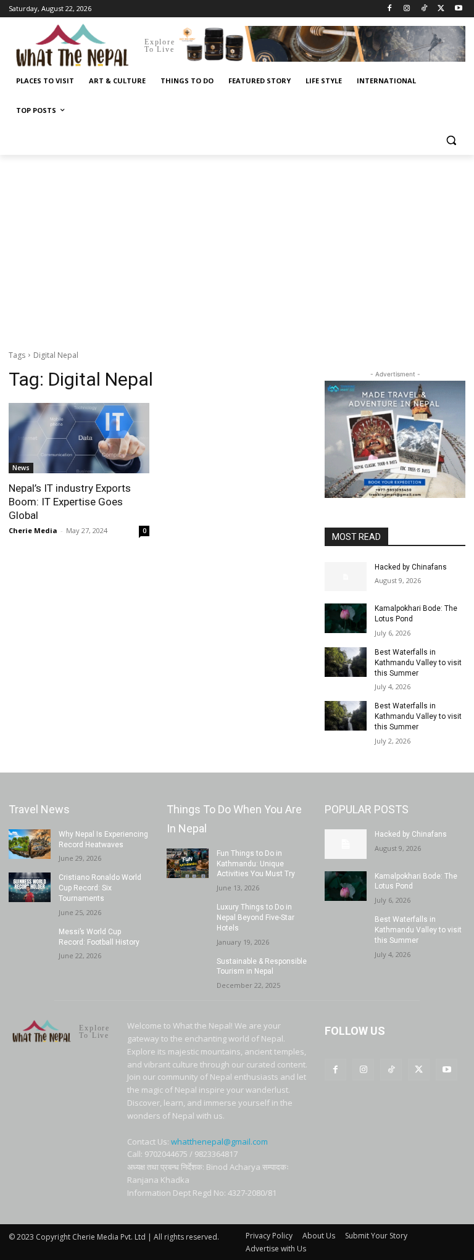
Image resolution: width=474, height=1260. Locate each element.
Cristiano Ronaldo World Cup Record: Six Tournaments (100, 888)
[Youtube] (458, 9)
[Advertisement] (237, 247)
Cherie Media (33, 530)
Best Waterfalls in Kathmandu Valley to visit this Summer (418, 663)
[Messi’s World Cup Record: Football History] (30, 941)
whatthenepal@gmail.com (219, 1141)
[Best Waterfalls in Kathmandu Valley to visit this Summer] (346, 662)
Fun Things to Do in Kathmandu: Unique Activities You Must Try (256, 864)
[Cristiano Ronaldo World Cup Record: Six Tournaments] (30, 887)
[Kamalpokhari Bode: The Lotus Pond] (346, 618)
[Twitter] (441, 9)
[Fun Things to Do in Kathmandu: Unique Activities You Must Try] (188, 863)
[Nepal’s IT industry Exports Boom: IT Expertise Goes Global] (79, 438)
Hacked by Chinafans (411, 567)
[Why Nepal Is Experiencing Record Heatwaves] (30, 844)
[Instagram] (407, 9)
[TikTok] (424, 9)
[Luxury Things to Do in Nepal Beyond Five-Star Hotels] (188, 917)
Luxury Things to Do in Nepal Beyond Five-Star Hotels (255, 917)
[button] (450, 140)
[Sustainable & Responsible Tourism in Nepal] (188, 971)
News (21, 467)
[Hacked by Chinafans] (346, 577)
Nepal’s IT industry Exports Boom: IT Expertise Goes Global (70, 501)
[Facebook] (390, 9)
